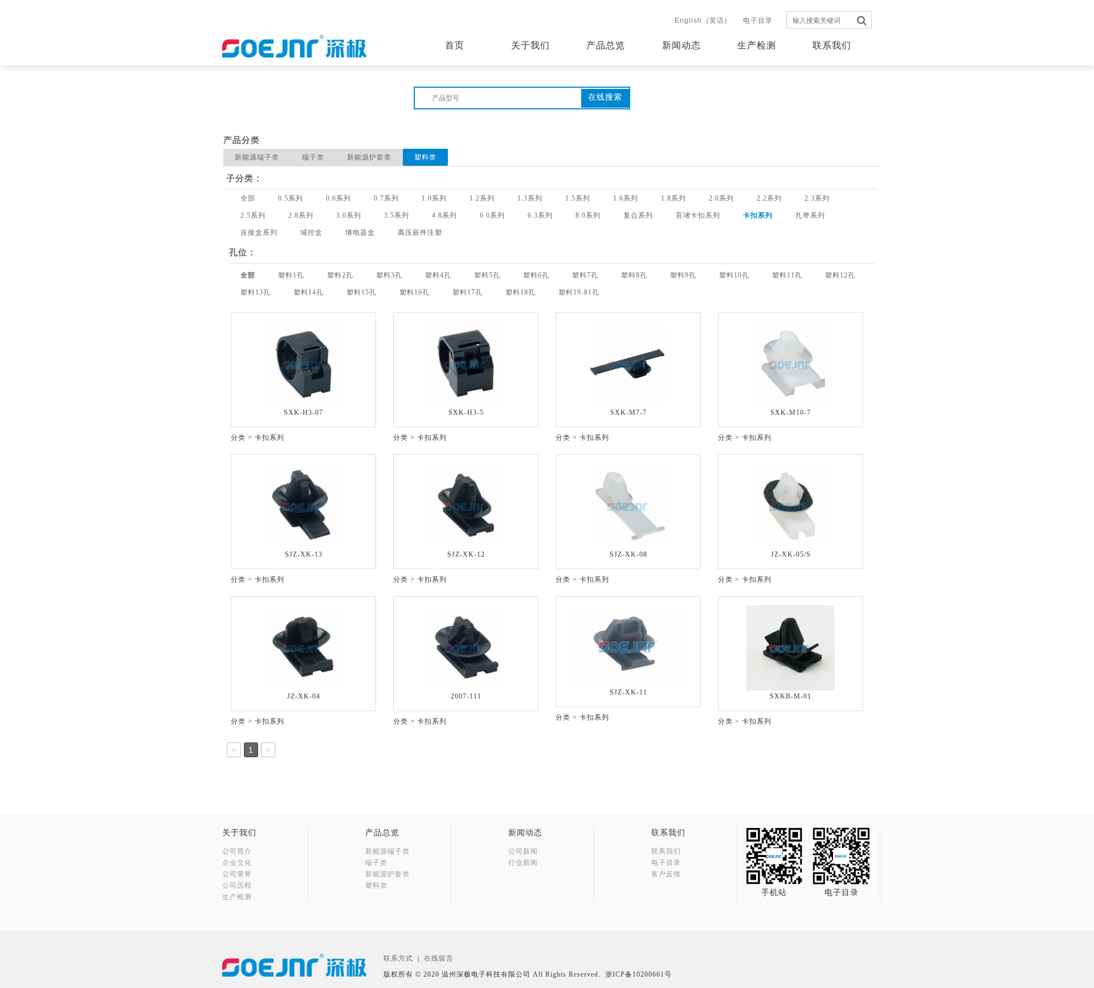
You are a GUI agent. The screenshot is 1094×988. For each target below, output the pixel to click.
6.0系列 (492, 215)
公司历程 (237, 885)
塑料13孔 (255, 292)
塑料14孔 (308, 292)
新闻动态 (681, 45)
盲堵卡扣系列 (698, 215)
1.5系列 (577, 198)
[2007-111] (466, 647)
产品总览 (605, 45)
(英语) (701, 21)
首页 (454, 45)
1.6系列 (625, 198)
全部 (247, 198)
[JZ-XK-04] (303, 647)
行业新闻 (523, 863)
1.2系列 (482, 198)
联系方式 (398, 958)
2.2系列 (769, 198)
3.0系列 (348, 215)
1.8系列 (673, 198)
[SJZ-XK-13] (303, 505)
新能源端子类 (257, 157)
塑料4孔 (438, 275)
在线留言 (439, 958)
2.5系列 (253, 215)
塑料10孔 (734, 275)
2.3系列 (817, 198)
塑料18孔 (520, 292)
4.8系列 (444, 215)
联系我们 (832, 45)
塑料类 (425, 157)
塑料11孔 (787, 275)
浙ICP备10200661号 (638, 974)
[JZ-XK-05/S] (791, 505)
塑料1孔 (291, 275)
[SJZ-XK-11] (628, 645)
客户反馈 (666, 874)
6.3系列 (540, 215)
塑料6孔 (536, 275)
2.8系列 (300, 215)
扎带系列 (810, 215)
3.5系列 (396, 215)
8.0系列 (588, 215)
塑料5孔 (487, 275)
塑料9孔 (683, 275)
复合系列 (638, 215)
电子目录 (758, 21)
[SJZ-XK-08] (628, 505)
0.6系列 (338, 198)
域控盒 (311, 232)
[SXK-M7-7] (628, 364)
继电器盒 (360, 232)
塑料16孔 (414, 292)
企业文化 (237, 863)
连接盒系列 (258, 232)
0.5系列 (290, 198)
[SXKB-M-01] (790, 647)
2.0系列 (721, 198)
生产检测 (756, 45)
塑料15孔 (361, 292)
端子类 (313, 157)
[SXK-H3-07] (303, 364)
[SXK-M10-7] (791, 364)
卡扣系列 (758, 215)
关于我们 (530, 45)
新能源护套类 (369, 157)
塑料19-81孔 (578, 292)
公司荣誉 (237, 874)
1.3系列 (529, 198)
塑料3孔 (389, 275)
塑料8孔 (634, 275)
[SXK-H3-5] (466, 364)
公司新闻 (523, 851)
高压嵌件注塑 (420, 232)
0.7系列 (386, 198)
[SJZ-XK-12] (466, 505)
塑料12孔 (840, 275)
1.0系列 (434, 198)
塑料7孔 (585, 275)
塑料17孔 (467, 292)
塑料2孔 (340, 275)
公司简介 (237, 851)
